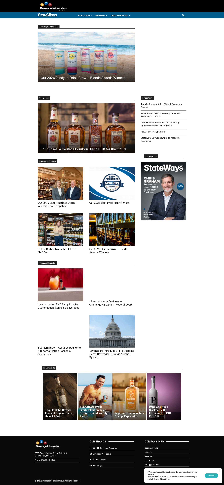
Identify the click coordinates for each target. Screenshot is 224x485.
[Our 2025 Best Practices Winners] (112, 183)
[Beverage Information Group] (62, 6)
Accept (211, 475)
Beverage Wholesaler (102, 454)
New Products (49, 368)
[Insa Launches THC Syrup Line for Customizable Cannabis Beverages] (60, 284)
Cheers (103, 460)
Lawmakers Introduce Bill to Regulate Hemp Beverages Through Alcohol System (111, 354)
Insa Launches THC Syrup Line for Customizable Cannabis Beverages (58, 306)
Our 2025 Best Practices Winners (109, 202)
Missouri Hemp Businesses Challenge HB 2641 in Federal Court (110, 303)
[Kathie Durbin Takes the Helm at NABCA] (60, 229)
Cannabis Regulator (47, 263)
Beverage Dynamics (108, 448)
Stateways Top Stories (48, 27)
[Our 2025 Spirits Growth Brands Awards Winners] (112, 229)
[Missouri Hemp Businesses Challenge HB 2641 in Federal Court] (112, 283)
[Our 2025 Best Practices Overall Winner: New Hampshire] (60, 183)
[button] (183, 15)
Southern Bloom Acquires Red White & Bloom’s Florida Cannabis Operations (60, 351)
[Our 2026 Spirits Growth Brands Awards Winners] (86, 57)
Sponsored (43, 98)
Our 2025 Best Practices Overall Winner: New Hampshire (57, 204)
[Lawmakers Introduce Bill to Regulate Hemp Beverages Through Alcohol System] (112, 331)
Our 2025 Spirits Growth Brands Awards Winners (108, 251)
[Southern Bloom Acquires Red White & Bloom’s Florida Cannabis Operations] (60, 329)
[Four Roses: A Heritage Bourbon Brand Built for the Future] (86, 128)
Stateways (97, 465)
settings (166, 479)
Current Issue (151, 156)
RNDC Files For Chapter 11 (154, 131)
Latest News (147, 98)
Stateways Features (47, 161)
